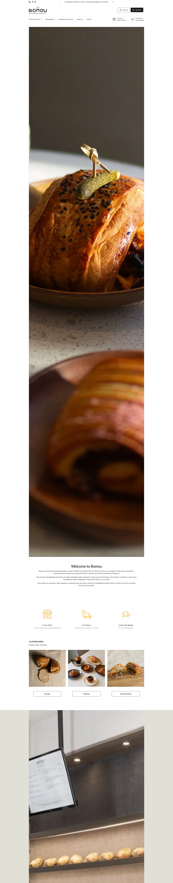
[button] (137, 10)
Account (125, 10)
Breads (47, 694)
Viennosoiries (125, 694)
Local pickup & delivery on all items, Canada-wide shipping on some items (86, 2)
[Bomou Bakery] (38, 9)
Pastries (86, 694)
